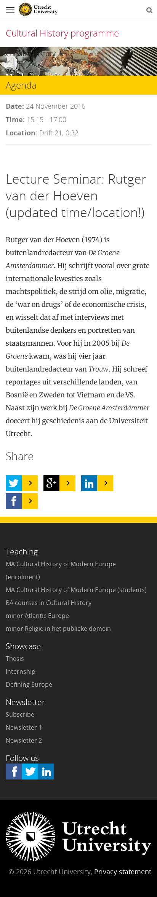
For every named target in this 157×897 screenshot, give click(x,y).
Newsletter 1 (24, 727)
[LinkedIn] (89, 483)
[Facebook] (14, 501)
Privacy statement (122, 871)
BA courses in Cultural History (48, 603)
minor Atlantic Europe (37, 615)
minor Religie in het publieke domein (58, 628)
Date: (15, 106)
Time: (15, 119)
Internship (20, 671)
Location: (21, 132)
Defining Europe (29, 684)
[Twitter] (14, 483)
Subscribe (20, 714)
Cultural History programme (62, 33)
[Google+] (51, 483)
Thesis (15, 658)
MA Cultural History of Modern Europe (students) (76, 590)
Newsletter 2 (24, 740)
